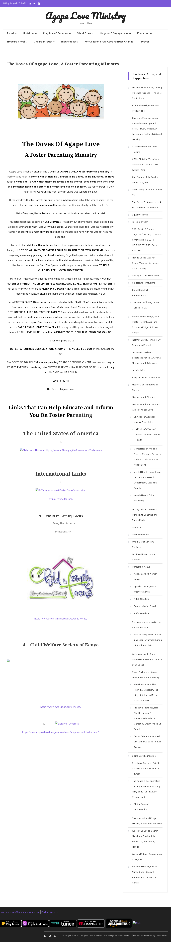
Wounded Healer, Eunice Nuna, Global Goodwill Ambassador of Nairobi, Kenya (144, 874)
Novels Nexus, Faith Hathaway (144, 498)
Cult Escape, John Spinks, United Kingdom (145, 180)
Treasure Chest (16, 41)
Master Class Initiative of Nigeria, (145, 387)
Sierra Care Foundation (144, 756)
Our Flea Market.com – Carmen (143, 557)
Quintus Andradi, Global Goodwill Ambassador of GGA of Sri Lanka (147, 659)
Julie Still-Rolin (139, 370)
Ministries (28, 33)
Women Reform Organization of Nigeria (147, 857)
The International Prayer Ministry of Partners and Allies (147, 821)
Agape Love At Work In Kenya (145, 577)
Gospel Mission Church (145, 606)
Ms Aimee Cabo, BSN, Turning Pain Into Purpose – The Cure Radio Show (147, 93)
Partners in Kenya (141, 567)
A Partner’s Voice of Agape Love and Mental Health (147, 434)
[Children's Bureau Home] (32, 450)
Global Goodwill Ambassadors (140, 293)
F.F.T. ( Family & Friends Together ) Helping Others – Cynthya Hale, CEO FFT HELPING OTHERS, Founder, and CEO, (146, 240)
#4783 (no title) (142, 599)
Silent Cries (84, 33)
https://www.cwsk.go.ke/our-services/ (60, 707)
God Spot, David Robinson (145, 275)
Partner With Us (49, 912)
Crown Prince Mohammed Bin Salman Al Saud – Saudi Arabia (147, 742)
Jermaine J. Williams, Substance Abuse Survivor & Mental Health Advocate (146, 358)
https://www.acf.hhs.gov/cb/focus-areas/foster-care (73, 450)
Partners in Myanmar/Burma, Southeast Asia (147, 625)
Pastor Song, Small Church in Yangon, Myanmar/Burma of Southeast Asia (148, 640)
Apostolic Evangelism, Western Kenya (145, 589)
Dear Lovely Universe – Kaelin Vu (147, 192)
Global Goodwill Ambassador (141, 807)
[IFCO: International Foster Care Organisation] (61, 490)
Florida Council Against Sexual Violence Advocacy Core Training (145, 263)
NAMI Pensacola (140, 534)
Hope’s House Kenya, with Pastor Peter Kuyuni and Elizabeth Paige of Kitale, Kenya (145, 324)
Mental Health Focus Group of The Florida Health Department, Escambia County (147, 480)
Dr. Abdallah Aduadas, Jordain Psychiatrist (145, 420)
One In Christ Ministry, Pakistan (143, 545)
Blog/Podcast (69, 41)
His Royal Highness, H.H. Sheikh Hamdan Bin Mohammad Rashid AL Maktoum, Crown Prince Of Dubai (147, 718)
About (10, 33)
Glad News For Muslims (143, 283)
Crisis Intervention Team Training (144, 149)
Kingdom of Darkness (55, 33)
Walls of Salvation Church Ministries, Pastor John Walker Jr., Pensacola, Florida (145, 839)
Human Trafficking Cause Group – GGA (146, 305)
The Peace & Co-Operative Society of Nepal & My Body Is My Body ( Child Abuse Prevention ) (146, 789)
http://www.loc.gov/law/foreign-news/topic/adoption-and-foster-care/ (60, 732)
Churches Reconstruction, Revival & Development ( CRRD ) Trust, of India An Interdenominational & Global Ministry (147, 129)
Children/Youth (43, 41)
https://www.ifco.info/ (61, 499)
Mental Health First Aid (143, 397)
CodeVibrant (161, 935)
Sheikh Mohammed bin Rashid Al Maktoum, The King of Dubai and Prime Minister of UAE (146, 692)
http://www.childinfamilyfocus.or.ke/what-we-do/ (60, 618)
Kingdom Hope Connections (146, 377)
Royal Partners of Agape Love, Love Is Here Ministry (145, 675)
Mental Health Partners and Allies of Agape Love (146, 407)
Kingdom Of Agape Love (114, 33)
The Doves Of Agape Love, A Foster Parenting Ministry (146, 205)
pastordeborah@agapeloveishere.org (20, 912)
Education (143, 33)
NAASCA (136, 527)
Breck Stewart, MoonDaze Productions (145, 108)
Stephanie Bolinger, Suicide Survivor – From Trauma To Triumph (146, 768)
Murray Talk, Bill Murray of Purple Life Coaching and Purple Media (145, 515)
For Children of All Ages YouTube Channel (109, 41)
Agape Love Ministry (85, 15)
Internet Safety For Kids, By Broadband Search (146, 343)
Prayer (145, 41)
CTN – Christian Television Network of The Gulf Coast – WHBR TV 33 (146, 164)
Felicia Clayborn (140, 222)
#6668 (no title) (142, 613)
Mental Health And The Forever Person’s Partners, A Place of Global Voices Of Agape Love (147, 456)
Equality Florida (140, 214)
